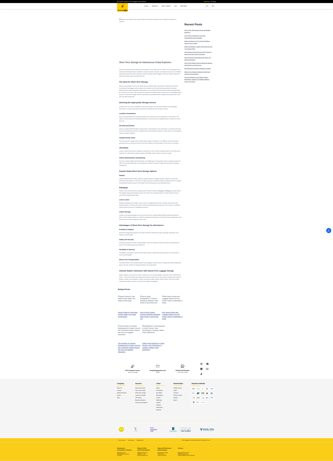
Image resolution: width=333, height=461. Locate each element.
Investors (175, 392)
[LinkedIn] (201, 369)
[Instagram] (201, 363)
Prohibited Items (140, 440)
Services (155, 6)
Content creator (177, 395)
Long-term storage (140, 395)
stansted (158, 410)
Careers (119, 390)
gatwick (158, 402)
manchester (159, 407)
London (158, 397)
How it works (166, 6)
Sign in (175, 400)
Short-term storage (140, 392)
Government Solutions (141, 402)
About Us (119, 388)
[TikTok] (201, 374)
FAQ (175, 6)
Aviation (175, 397)
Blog (118, 397)
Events (119, 395)
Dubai (157, 388)
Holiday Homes (177, 388)
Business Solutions (140, 400)
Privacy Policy (131, 440)
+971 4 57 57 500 (132, 372)
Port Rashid (159, 390)
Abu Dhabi (159, 392)
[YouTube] (207, 369)
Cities (146, 6)
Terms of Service (122, 440)
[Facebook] (207, 363)
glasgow (158, 405)
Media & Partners (122, 392)
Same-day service (140, 388)
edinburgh (159, 400)
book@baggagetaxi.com (158, 370)
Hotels (175, 390)
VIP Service (138, 397)
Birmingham (159, 395)
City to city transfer (140, 390)
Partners (183, 6)
